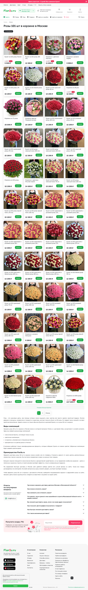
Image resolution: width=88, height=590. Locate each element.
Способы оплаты (44, 558)
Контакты (30, 567)
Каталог (42, 553)
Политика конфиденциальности (76, 587)
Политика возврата (61, 553)
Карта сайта (58, 576)
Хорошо (15, 585)
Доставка (13, 5)
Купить (18, 62)
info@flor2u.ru (12, 498)
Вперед (48, 413)
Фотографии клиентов (46, 565)
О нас (24, 5)
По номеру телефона (61, 573)
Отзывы (32, 5)
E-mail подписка (60, 568)
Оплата (6, 5)
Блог (19, 5)
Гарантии (30, 555)
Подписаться (75, 523)
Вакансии (30, 560)
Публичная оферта (60, 555)
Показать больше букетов (44, 407)
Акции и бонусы (44, 555)
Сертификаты (31, 563)
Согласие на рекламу (61, 558)
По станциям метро (61, 571)
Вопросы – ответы (45, 563)
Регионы (57, 578)
